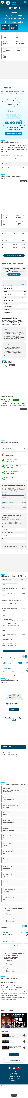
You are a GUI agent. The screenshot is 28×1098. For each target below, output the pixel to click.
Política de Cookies (14, 1078)
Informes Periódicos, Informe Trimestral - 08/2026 (10, 594)
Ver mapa (13, 709)
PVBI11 (13, 25)
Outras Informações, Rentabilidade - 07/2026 (9, 614)
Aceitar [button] (14, 1095)
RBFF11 (7, 932)
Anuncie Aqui (14, 1080)
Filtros (5, 365)
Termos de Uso (14, 1075)
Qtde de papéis (6, 526)
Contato (14, 1071)
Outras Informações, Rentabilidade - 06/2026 (9, 635)
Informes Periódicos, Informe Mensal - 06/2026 (10, 629)
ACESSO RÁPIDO (14, 1060)
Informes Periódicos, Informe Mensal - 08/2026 (10, 584)
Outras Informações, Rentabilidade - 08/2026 (9, 589)
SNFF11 (7, 663)
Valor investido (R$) (7, 532)
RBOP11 (24, 285)
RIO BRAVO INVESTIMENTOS (14, 909)
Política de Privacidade (9, 1087)
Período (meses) (6, 538)
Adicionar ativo (15, 274)
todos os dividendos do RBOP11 (14, 255)
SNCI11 (4, 25)
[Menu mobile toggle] (2, 2)
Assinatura (14, 1073)
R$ (3, 448)
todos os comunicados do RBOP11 (14, 651)
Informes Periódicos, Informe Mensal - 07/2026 (10, 609)
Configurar (10, 285)
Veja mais (12, 1054)
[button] (26, 656)
